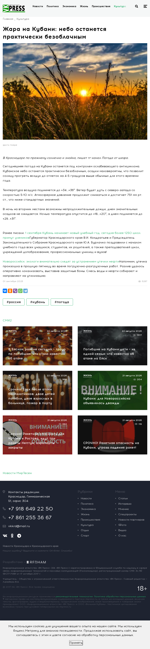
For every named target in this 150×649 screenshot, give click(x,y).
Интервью (125, 503)
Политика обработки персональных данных (120, 596)
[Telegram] (25, 291)
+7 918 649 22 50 (30, 509)
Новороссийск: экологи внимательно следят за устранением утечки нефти (61, 261)
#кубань (37, 302)
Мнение (123, 509)
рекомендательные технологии (74, 596)
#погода (62, 302)
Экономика (69, 6)
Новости (38, 6)
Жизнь (84, 6)
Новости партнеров (131, 519)
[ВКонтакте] (5, 291)
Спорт (85, 535)
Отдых (85, 530)
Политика (53, 6)
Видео (122, 530)
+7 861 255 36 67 (30, 517)
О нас (122, 535)
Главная (8, 18)
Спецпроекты (127, 514)
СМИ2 (7, 320)
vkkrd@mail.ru (19, 526)
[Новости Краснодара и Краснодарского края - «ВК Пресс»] (14, 8)
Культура (120, 6)
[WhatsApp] (20, 291)
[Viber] (15, 291)
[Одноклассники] (10, 291)
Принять (76, 642)
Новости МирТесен (17, 473)
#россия (14, 302)
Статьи (123, 498)
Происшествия (101, 6)
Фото (122, 525)
